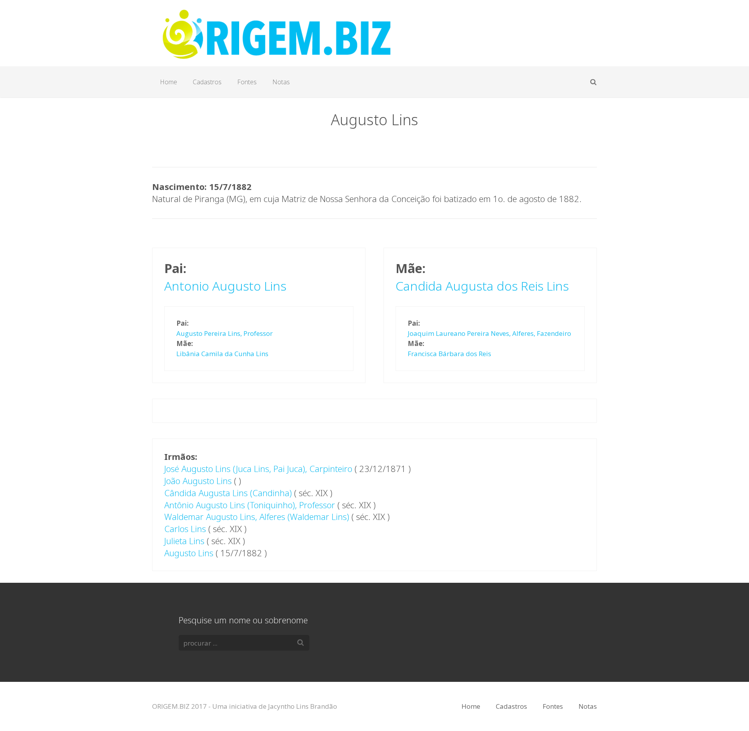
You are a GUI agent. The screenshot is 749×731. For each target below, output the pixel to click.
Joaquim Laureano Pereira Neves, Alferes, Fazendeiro (489, 333)
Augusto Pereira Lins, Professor (224, 333)
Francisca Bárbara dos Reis (449, 353)
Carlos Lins (185, 528)
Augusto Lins (188, 553)
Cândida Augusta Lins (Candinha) (228, 493)
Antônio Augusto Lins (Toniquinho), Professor (249, 505)
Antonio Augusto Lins (225, 285)
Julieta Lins (184, 540)
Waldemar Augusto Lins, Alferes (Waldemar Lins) (256, 516)
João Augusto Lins (198, 480)
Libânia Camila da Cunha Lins (222, 353)
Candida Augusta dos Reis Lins (482, 285)
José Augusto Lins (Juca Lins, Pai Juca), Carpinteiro (258, 468)
